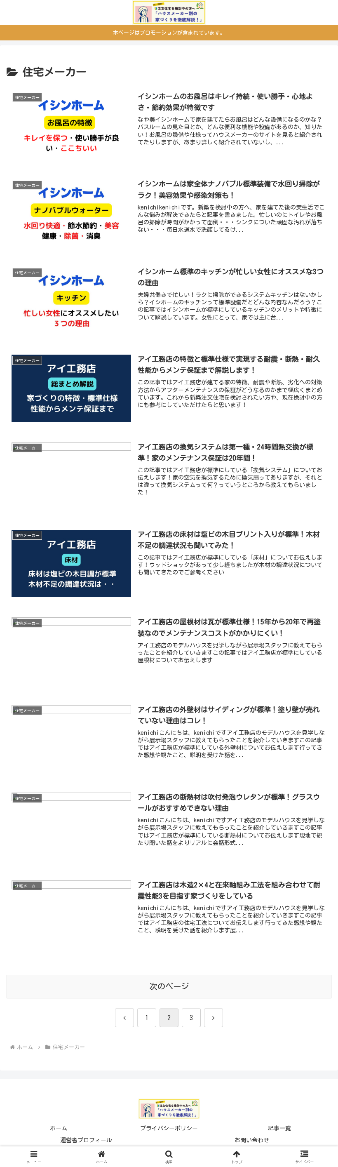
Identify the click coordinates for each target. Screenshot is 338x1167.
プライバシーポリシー (169, 1128)
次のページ (169, 986)
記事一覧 (279, 1128)
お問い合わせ (252, 1140)
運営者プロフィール (86, 1140)
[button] (312, 1026)
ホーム (58, 1128)
